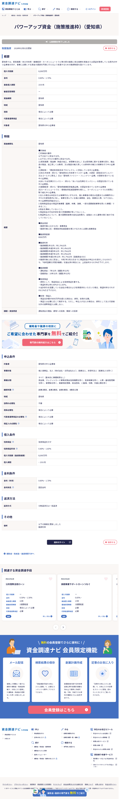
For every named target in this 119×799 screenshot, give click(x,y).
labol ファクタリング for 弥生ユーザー (103, 766)
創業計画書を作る (69, 733)
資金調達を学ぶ (39, 733)
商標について (89, 784)
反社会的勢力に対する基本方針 (73, 784)
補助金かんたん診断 (40, 751)
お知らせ (7, 738)
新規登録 (105, 9)
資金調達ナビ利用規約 (44, 784)
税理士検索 (96, 745)
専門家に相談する (69, 747)
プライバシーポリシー (21, 784)
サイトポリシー (7, 784)
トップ (4, 15)
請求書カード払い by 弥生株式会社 (103, 760)
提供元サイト (59, 542)
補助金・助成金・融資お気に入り (44, 759)
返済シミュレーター (40, 755)
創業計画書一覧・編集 (71, 737)
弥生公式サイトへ (110, 784)
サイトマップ (57, 784)
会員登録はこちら (59, 709)
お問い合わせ (99, 784)
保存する (111, 48)
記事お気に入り (39, 737)
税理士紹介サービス (99, 741)
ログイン (92, 9)
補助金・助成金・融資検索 (19, 15)
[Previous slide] (56, 627)
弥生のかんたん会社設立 (101, 733)
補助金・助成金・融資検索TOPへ (20, 553)
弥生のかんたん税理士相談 (101, 749)
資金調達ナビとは (12, 9)
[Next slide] (63, 627)
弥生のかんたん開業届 (100, 737)
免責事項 (33, 784)
